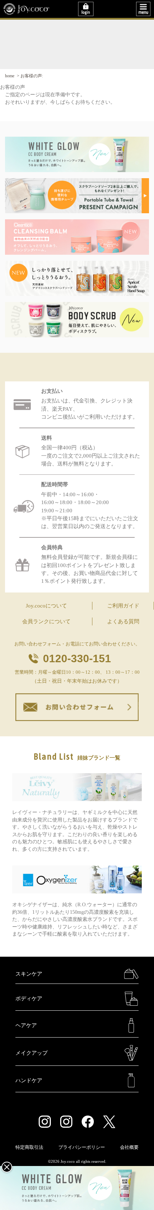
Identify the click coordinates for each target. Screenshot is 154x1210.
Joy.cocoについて (46, 606)
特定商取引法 (29, 1147)
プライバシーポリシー (81, 1147)
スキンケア (28, 974)
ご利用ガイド (123, 606)
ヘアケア (26, 1025)
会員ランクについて (46, 621)
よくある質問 (123, 621)
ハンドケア (28, 1080)
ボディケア (28, 998)
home (9, 75)
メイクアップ (31, 1053)
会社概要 (129, 1147)
